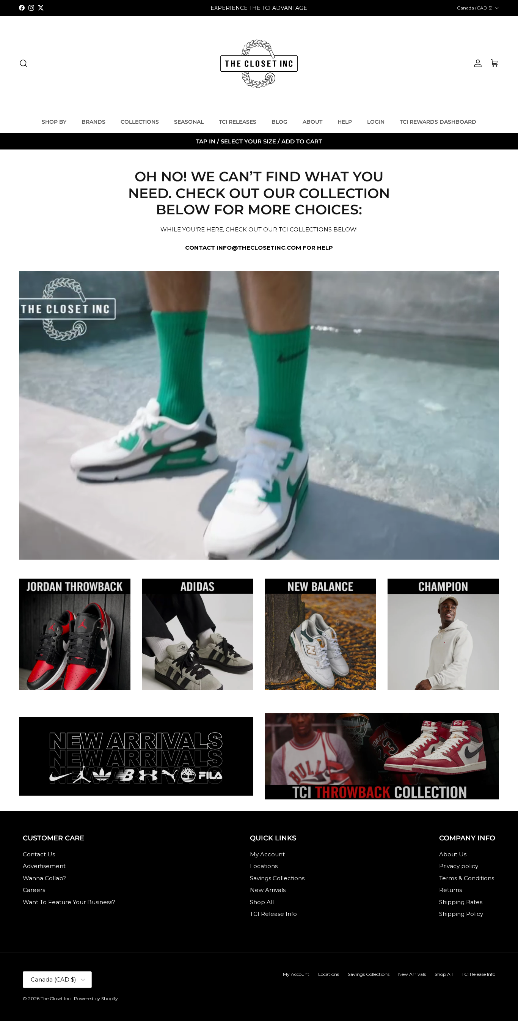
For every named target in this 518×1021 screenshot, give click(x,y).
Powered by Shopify (96, 998)
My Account (267, 854)
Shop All (262, 902)
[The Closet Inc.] (259, 63)
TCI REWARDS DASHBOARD (438, 121)
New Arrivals (268, 890)
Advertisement (44, 866)
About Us (452, 854)
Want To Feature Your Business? (69, 902)
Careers (34, 890)
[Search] (23, 63)
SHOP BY (54, 121)
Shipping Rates (460, 902)
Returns (450, 890)
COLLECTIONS (140, 121)
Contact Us (39, 854)
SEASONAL (189, 121)
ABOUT (312, 121)
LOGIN (376, 121)
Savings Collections (277, 878)
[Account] (476, 63)
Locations (264, 866)
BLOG (279, 121)
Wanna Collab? (44, 878)
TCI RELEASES (237, 121)
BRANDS (93, 121)
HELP (344, 121)
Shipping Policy (461, 913)
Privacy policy (458, 866)
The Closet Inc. (56, 998)
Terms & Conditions (466, 878)
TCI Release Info (273, 913)
